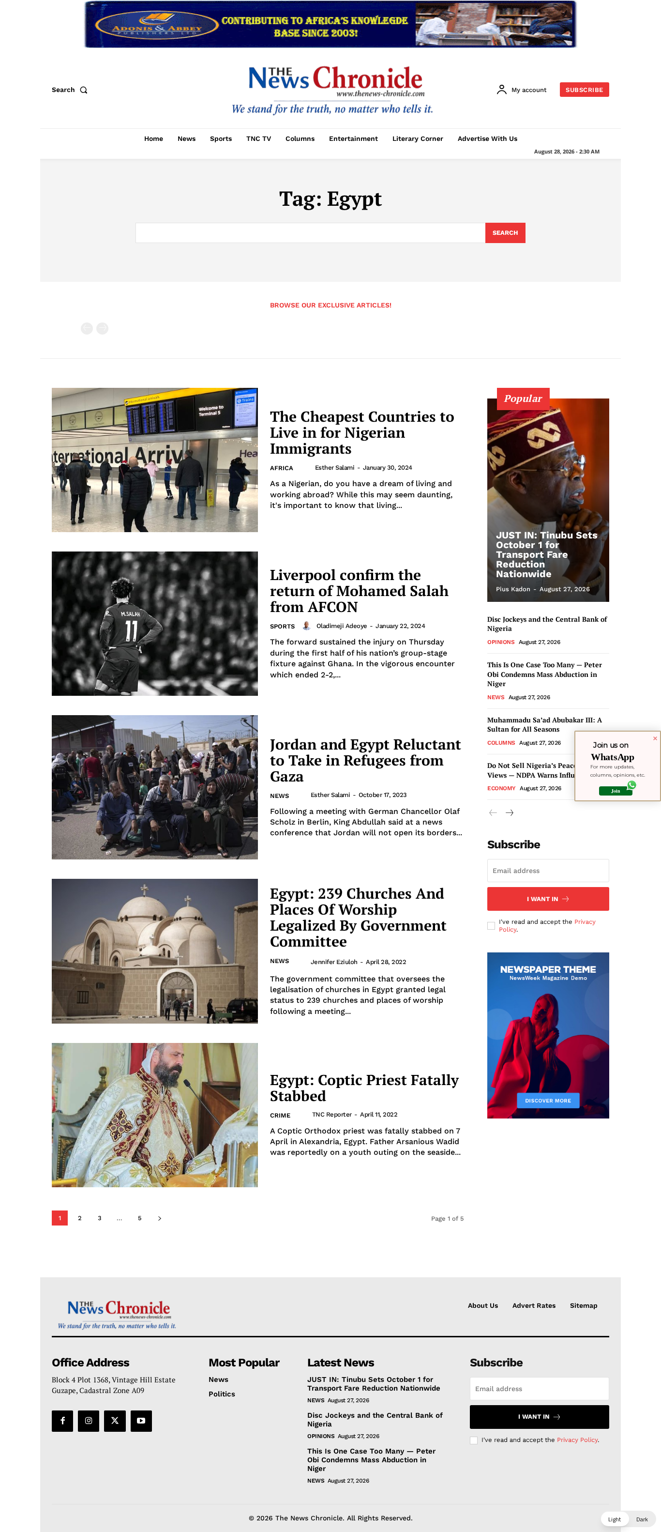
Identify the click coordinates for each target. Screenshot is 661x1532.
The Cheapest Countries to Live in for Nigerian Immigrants (362, 432)
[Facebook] (62, 1421)
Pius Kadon (513, 589)
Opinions (500, 642)
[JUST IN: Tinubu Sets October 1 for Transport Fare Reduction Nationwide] (548, 500)
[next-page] (159, 1218)
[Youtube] (141, 1421)
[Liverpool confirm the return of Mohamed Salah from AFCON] (155, 624)
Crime (280, 1115)
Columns (501, 742)
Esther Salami (335, 467)
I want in (542, 899)
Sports (282, 626)
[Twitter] (114, 1421)
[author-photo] (306, 467)
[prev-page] (87, 328)
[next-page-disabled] (102, 328)
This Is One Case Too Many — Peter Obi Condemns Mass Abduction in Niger (544, 674)
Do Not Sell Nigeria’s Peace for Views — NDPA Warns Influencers (541, 770)
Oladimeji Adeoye (341, 625)
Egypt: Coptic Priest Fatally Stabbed (364, 1087)
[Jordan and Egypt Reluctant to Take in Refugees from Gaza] (155, 787)
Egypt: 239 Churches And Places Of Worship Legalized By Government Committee (358, 917)
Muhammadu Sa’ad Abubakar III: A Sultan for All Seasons (544, 724)
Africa (281, 468)
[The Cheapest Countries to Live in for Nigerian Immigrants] (155, 460)
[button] (71, 89)
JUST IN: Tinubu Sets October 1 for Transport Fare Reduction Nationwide (547, 554)
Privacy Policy (577, 1439)
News (279, 795)
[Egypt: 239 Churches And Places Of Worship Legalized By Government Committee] (155, 951)
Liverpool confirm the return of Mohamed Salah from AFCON (359, 590)
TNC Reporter (332, 1114)
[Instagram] (88, 1421)
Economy (501, 788)
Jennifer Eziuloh (334, 961)
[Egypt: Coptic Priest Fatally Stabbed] (155, 1115)
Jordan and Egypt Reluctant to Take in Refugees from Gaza (365, 760)
